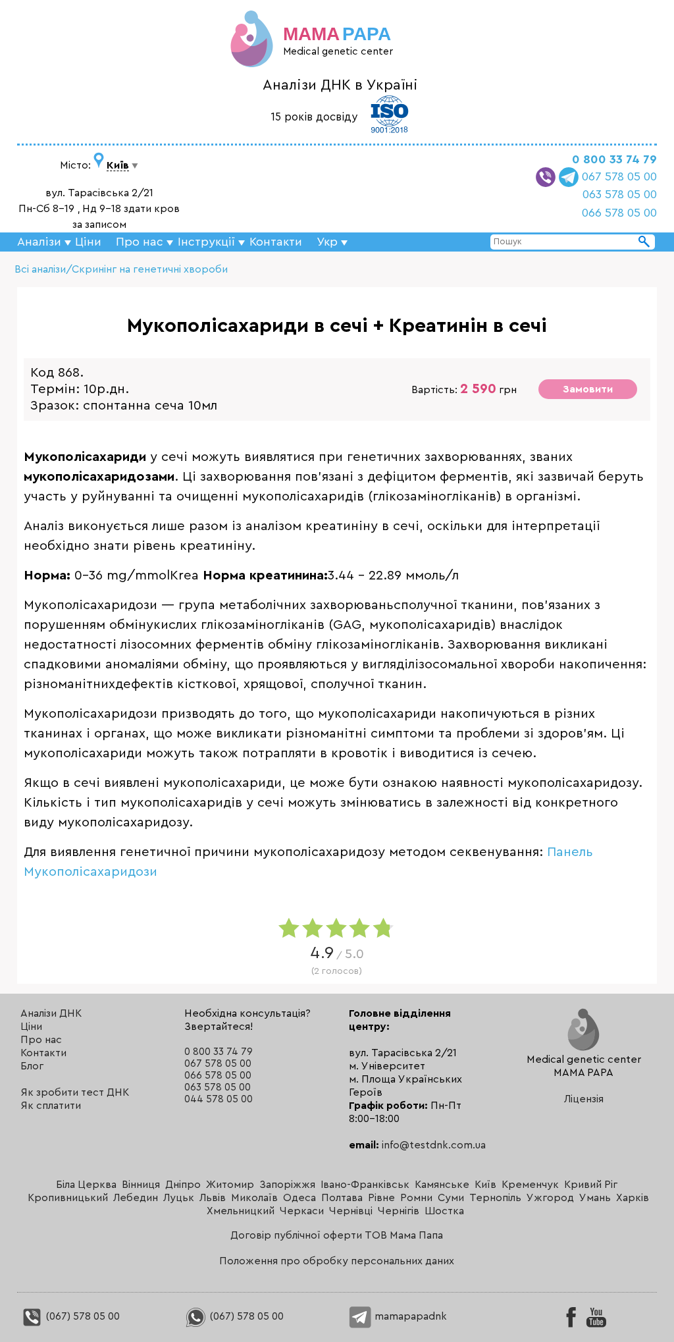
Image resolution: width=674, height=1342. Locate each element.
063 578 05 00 (620, 194)
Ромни (416, 1198)
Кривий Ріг (590, 1184)
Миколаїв (254, 1198)
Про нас (41, 1039)
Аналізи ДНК (51, 1013)
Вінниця (141, 1184)
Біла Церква (86, 1184)
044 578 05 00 (218, 1099)
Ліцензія (584, 1099)
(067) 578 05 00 (81, 1316)
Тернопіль (495, 1198)
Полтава (342, 1198)
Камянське (442, 1184)
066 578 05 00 (619, 213)
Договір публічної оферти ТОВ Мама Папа (336, 1235)
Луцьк (178, 1198)
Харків (632, 1198)
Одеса (299, 1198)
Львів (212, 1198)
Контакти (275, 242)
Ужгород (550, 1198)
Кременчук (530, 1184)
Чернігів (398, 1211)
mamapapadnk (409, 1316)
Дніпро (183, 1184)
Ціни (88, 242)
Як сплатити (50, 1105)
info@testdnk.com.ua (434, 1145)
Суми (451, 1198)
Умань (595, 1198)
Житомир (230, 1184)
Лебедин (135, 1198)
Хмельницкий (240, 1211)
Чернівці (351, 1211)
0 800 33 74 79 (614, 159)
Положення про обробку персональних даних (336, 1261)
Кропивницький (68, 1198)
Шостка (444, 1211)
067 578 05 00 (619, 176)
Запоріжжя (287, 1184)
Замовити (588, 389)
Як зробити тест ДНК (74, 1092)
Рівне (381, 1198)
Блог (31, 1066)
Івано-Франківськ (365, 1184)
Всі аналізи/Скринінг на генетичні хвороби (121, 269)
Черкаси (302, 1211)
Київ (485, 1184)
